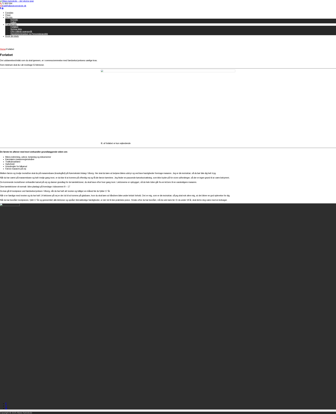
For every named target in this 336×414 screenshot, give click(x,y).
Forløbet (14, 27)
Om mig (8, 17)
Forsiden (9, 13)
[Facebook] (0, 8)
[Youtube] (3, 8)
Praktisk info (11, 24)
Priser (8, 15)
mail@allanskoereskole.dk (14, 6)
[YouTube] (6, 408)
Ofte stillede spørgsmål (21, 31)
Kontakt (14, 20)
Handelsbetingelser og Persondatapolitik (29, 34)
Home (3, 49)
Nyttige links (16, 29)
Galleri (13, 22)
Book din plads (12, 36)
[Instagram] (6, 406)
